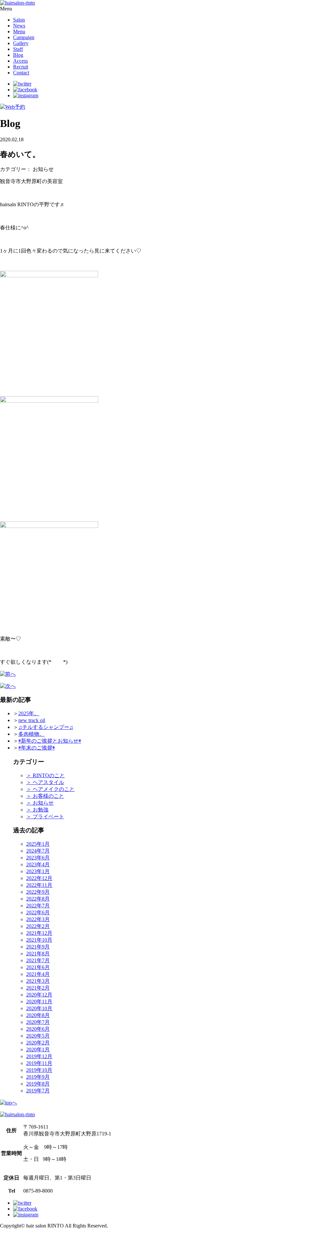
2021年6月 (38, 967)
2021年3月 (38, 981)
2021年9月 (38, 946)
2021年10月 (39, 940)
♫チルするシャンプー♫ (45, 727)
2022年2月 (38, 926)
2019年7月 (38, 1090)
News (19, 25)
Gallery (20, 43)
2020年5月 (38, 1036)
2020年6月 (38, 1029)
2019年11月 (39, 1063)
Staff (18, 49)
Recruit (20, 66)
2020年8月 (38, 1015)
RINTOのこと (45, 775)
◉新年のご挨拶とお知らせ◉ (49, 741)
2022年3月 (38, 919)
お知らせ (40, 803)
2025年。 (28, 713)
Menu (19, 31)
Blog (18, 55)
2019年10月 (39, 1070)
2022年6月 (38, 912)
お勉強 (37, 809)
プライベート (45, 816)
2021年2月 (38, 988)
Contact (21, 72)
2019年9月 (38, 1077)
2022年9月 (38, 892)
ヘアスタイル (45, 782)
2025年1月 (38, 844)
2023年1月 (38, 871)
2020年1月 (38, 1049)
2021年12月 (39, 933)
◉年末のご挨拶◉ (36, 747)
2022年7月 (38, 905)
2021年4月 (38, 974)
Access (20, 61)
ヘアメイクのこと (50, 789)
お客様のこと (45, 796)
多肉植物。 (31, 734)
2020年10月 (39, 1008)
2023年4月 (38, 864)
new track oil (31, 720)
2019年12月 (39, 1056)
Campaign (23, 37)
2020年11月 (39, 1001)
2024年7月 (38, 851)
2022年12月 (39, 878)
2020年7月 (38, 1022)
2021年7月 (38, 960)
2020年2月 (38, 1042)
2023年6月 (38, 857)
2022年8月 (38, 899)
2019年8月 (38, 1084)
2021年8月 (38, 953)
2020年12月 (39, 994)
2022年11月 (39, 885)
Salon (19, 20)
